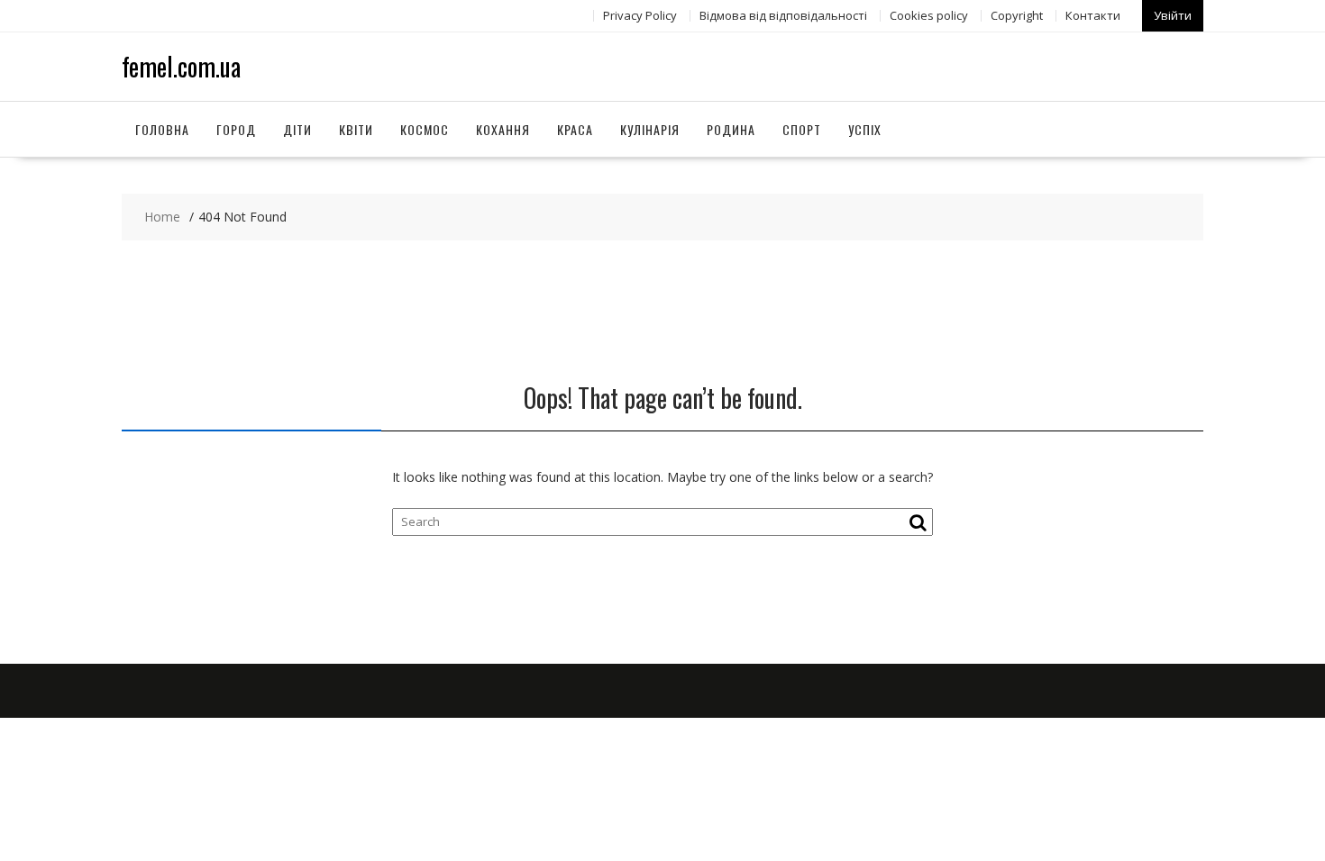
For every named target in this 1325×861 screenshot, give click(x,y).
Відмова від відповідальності (783, 15)
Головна (162, 129)
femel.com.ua (181, 66)
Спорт (801, 129)
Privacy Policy (640, 15)
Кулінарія (650, 129)
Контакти (1092, 15)
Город (236, 129)
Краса (575, 129)
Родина (731, 129)
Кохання (503, 129)
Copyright (1017, 15)
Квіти (356, 129)
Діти (297, 129)
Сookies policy (929, 15)
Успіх (865, 129)
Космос (424, 129)
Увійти (1173, 15)
